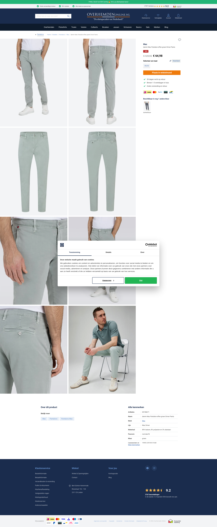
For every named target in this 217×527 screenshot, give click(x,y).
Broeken (105, 27)
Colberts (94, 27)
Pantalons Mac (67, 419)
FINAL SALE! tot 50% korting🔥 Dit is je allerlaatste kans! (108, 2)
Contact (74, 477)
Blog (166, 27)
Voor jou (112, 468)
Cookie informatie (129, 521)
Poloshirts (63, 27)
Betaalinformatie (41, 477)
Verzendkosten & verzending (45, 481)
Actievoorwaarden (41, 505)
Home (49, 34)
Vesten (83, 27)
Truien (73, 27)
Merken (157, 27)
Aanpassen (106, 280)
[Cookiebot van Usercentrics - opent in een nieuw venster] (147, 245)
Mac (68, 34)
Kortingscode (113, 474)
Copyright (111, 521)
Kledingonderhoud (41, 497)
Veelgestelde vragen (42, 493)
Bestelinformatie (41, 474)
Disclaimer (119, 521)
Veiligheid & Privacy (141, 521)
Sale (148, 27)
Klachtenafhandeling (42, 489)
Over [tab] (142, 252)
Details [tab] (108, 252)
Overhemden (49, 27)
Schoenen (128, 27)
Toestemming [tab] (74, 252)
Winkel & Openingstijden (80, 474)
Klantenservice (42, 468)
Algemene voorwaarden (100, 521)
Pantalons (62, 34)
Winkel (75, 468)
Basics (138, 27)
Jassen (116, 27)
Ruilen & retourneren (42, 485)
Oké (140, 280)
